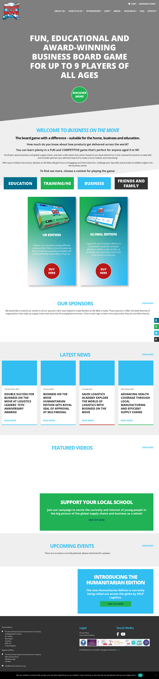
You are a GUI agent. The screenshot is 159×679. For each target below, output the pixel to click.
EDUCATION (20, 183)
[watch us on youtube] (123, 634)
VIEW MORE (147, 303)
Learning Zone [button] (147, 3)
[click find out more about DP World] (58, 327)
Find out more (97, 520)
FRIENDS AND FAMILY (131, 183)
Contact (152, 11)
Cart (133, 3)
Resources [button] (130, 11)
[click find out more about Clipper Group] (19, 327)
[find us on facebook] (118, 634)
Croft (118, 650)
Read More (10, 420)
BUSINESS (94, 183)
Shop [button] (107, 11)
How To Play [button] (75, 11)
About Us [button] (60, 11)
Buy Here (51, 271)
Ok (140, 675)
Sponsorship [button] (93, 11)
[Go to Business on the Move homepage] (11, 11)
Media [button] (117, 11)
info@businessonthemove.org (15, 666)
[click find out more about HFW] (136, 327)
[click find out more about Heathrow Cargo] (97, 327)
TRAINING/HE (57, 183)
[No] (156, 675)
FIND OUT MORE (116, 604)
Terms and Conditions (87, 635)
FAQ (142, 11)
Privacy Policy (84, 633)
